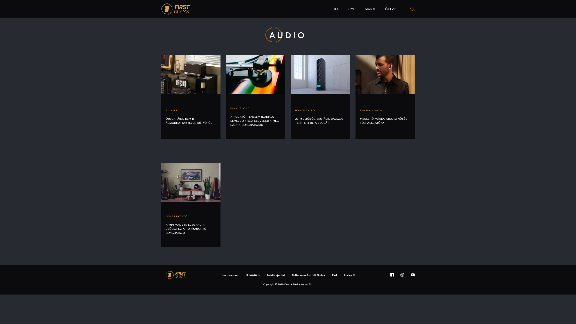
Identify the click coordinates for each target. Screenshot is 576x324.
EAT (335, 275)
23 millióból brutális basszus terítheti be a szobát (319, 121)
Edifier (172, 110)
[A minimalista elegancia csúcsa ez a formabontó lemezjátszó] (190, 182)
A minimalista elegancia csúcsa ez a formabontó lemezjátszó (186, 229)
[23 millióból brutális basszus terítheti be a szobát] (320, 74)
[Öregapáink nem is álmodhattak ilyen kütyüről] (190, 74)
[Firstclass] (175, 9)
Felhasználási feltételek (308, 275)
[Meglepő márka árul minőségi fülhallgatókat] (385, 74)
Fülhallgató (371, 110)
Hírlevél (390, 9)
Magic (370, 9)
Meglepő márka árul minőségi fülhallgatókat (384, 121)
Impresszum (231, 275)
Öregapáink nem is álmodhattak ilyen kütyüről (189, 121)
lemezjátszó (177, 216)
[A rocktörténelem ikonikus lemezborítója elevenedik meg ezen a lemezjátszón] (255, 74)
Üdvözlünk (253, 275)
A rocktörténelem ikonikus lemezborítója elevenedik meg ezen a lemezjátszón (254, 121)
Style (352, 9)
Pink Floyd (240, 108)
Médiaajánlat (276, 275)
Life (336, 9)
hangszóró (305, 110)
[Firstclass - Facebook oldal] (392, 275)
